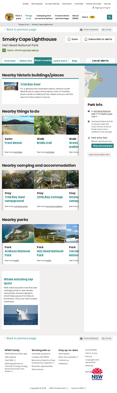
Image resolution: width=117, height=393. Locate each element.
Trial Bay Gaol (30, 84)
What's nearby (43, 60)
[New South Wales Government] (97, 374)
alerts (100, 60)
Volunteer (78, 3)
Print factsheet (91, 29)
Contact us (63, 360)
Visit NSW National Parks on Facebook (8, 388)
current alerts (30, 50)
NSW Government (57, 388)
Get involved (37, 369)
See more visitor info (99, 154)
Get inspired (37, 3)
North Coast (106, 113)
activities (18, 152)
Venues (107, 3)
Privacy (88, 356)
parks (16, 260)
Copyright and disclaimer (92, 361)
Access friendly (52, 3)
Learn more (60, 60)
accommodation (54, 206)
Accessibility (91, 350)
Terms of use (91, 353)
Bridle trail (44, 143)
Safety (26, 3)
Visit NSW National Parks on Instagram (14, 388)
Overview (9, 60)
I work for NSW (77, 388)
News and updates (67, 357)
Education (67, 3)
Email (108, 29)
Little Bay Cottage (50, 197)
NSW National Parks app (16, 353)
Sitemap (89, 365)
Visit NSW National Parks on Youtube (21, 388)
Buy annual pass (102, 145)
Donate (88, 371)
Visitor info (25, 60)
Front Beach (13, 143)
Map (74, 60)
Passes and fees (93, 3)
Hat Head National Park (101, 112)
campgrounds (21, 206)
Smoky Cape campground (78, 199)
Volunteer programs (41, 353)
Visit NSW (9, 360)
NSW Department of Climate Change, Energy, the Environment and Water (16, 367)
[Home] (9, 17)
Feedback (63, 363)
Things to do (23, 24)
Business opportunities (42, 366)
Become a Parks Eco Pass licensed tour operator (43, 361)
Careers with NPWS (40, 357)
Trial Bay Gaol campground (15, 199)
